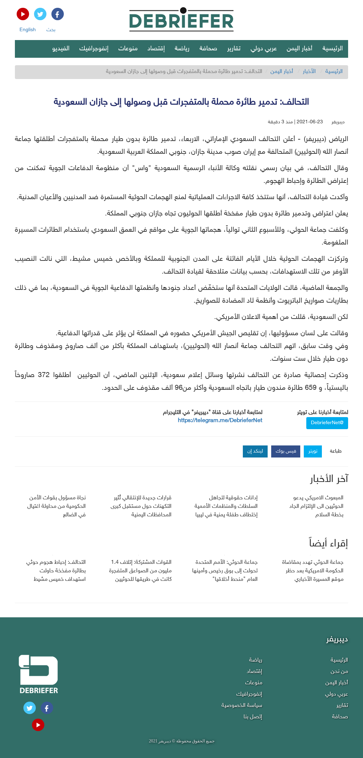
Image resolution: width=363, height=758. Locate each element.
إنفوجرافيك (93, 49)
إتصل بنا (253, 717)
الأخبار (309, 71)
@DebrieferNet (327, 423)
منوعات (128, 49)
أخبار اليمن (299, 49)
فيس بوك (286, 451)
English (27, 30)
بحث (50, 30)
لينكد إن (255, 451)
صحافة (208, 49)
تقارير (234, 49)
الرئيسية (333, 49)
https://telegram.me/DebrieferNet (220, 420)
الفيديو (60, 49)
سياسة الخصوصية (242, 705)
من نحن (339, 671)
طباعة (336, 451)
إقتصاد (156, 49)
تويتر (312, 451)
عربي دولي (264, 49)
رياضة (182, 49)
